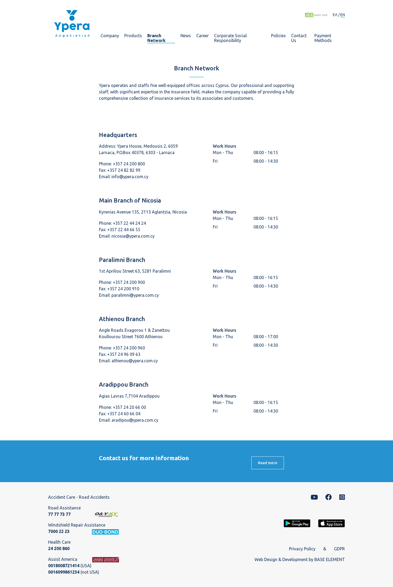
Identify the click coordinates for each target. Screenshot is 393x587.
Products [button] (133, 35)
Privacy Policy (302, 548)
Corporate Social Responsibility (230, 38)
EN (342, 15)
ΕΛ (335, 15)
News (185, 35)
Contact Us (299, 38)
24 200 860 (59, 548)
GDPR (339, 548)
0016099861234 (63, 572)
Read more (267, 463)
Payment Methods (323, 38)
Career (202, 35)
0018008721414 (63, 565)
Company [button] (110, 35)
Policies (278, 35)
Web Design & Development (281, 559)
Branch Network (156, 38)
